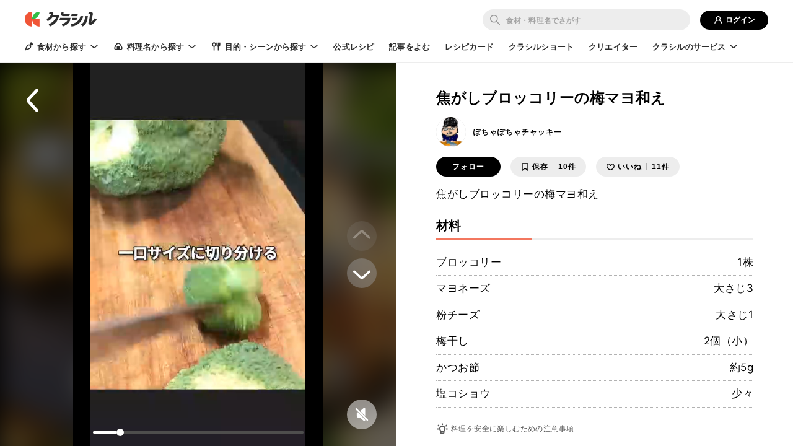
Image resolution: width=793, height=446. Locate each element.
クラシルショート (541, 46)
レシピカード (469, 46)
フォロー (468, 166)
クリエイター (613, 46)
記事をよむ (409, 46)
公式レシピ (353, 46)
